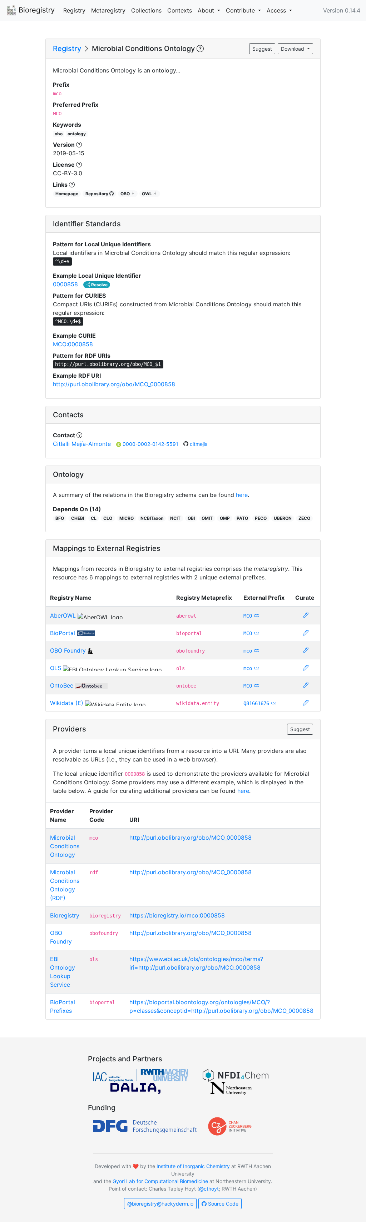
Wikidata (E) (66, 702)
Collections (146, 10)
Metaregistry (108, 10)
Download (293, 49)
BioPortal (62, 633)
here (242, 494)
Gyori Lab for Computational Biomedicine (160, 1181)
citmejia (199, 444)
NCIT (175, 518)
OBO (125, 193)
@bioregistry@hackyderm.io (160, 1204)
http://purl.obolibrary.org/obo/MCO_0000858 (114, 384)
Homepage (66, 193)
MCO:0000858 (73, 344)
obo (59, 133)
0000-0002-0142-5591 (151, 444)
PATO (242, 518)
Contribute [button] (241, 10)
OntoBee (61, 685)
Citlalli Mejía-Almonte (82, 443)
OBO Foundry (68, 650)
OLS (55, 668)
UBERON (283, 518)
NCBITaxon (151, 518)
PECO (261, 518)
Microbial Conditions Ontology (64, 846)
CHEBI (77, 518)
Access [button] (277, 10)
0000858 (65, 284)
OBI (191, 518)
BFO (59, 518)
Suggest (262, 49)
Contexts (179, 10)
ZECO (304, 518)
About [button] (207, 10)
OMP (225, 518)
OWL (147, 193)
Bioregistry (35, 10)
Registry (74, 10)
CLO (107, 518)
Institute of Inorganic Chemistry (193, 1166)
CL (94, 518)
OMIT (207, 518)
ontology (77, 133)
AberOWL (63, 615)
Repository (97, 193)
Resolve (99, 284)
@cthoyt (209, 1189)
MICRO (126, 518)
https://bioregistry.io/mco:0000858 (177, 915)
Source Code (222, 1204)
